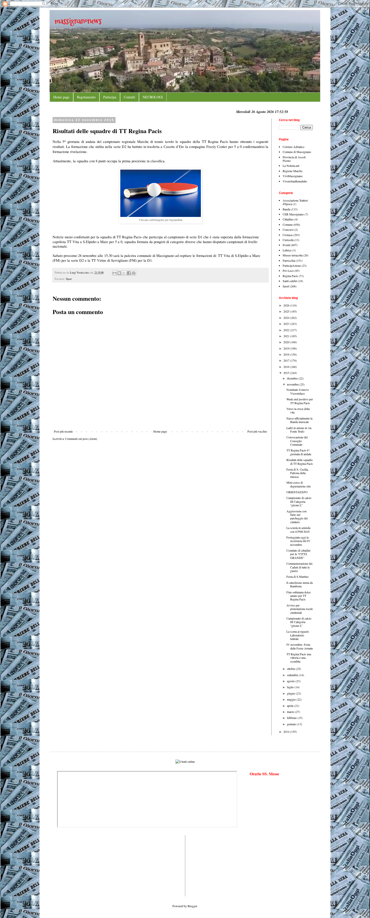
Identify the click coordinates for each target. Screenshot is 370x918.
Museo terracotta (293, 255)
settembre (293, 675)
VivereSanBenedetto (295, 181)
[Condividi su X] (124, 273)
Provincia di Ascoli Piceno (294, 159)
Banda (286, 209)
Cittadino (288, 219)
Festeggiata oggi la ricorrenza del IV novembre (298, 541)
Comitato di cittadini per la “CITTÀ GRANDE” (298, 554)
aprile (290, 706)
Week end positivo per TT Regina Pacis (299, 401)
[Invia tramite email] (114, 273)
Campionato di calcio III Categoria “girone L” (298, 501)
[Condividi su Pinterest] (133, 273)
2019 (286, 348)
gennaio (292, 724)
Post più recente (63, 431)
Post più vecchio (257, 431)
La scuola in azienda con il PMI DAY (298, 529)
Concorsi (288, 229)
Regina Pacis (290, 276)
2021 (286, 336)
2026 (286, 305)
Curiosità (288, 240)
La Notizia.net (291, 166)
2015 (286, 373)
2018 (286, 354)
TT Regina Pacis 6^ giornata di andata (298, 452)
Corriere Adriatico (293, 147)
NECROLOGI (153, 97)
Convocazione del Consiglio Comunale (297, 440)
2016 (286, 367)
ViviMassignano (293, 176)
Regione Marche (292, 171)
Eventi (286, 245)
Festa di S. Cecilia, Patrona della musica (297, 473)
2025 (286, 311)
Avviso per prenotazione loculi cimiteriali (299, 609)
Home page (61, 97)
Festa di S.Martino (297, 577)
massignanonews (78, 21)
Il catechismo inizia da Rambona (299, 584)
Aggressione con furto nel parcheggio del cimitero (297, 516)
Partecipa (109, 97)
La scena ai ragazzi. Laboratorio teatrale (297, 635)
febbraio (292, 718)
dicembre (293, 378)
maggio (292, 699)
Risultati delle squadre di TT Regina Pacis (299, 461)
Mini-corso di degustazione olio (298, 484)
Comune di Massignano (297, 152)
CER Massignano (293, 214)
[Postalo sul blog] (119, 273)
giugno (291, 693)
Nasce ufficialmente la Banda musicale (299, 420)
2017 (286, 360)
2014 (286, 732)
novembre (293, 384)
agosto (291, 681)
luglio (290, 687)
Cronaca (287, 235)
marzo (291, 712)
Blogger (192, 906)
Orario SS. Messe (264, 774)
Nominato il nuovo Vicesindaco (297, 391)
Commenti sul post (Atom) (81, 439)
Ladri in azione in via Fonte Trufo (298, 429)
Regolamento (86, 97)
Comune (288, 224)
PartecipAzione (292, 265)
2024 (286, 318)
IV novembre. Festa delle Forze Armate (299, 646)
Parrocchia (289, 260)
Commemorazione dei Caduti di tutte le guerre (299, 567)
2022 (286, 330)
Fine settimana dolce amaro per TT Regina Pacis (298, 595)
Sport (69, 279)
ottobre (291, 669)
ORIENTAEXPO (297, 492)
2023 (286, 324)
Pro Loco (288, 271)
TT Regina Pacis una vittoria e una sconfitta (298, 657)
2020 (286, 342)
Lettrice (287, 250)
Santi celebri (290, 281)
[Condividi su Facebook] (128, 273)
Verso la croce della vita (298, 410)
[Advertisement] (72, 865)
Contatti (129, 97)
